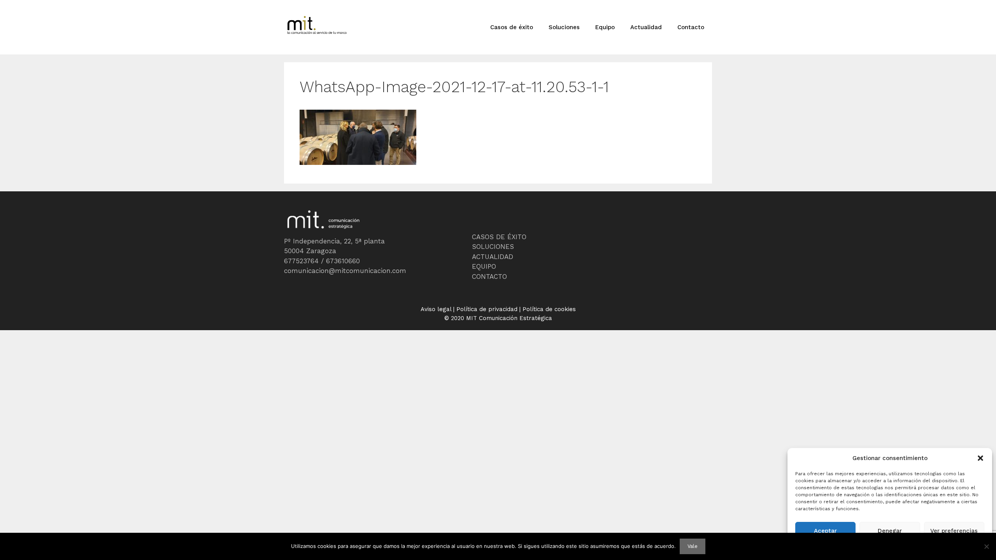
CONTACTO (489, 276)
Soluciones (564, 27)
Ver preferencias (954, 530)
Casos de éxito (511, 27)
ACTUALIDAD (492, 257)
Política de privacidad (486, 309)
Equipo (605, 27)
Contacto (690, 27)
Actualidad (646, 27)
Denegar (890, 530)
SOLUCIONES (493, 246)
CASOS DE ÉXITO (499, 237)
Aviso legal (436, 309)
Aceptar (825, 530)
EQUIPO (484, 266)
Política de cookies (549, 309)
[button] (980, 458)
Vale (692, 546)
